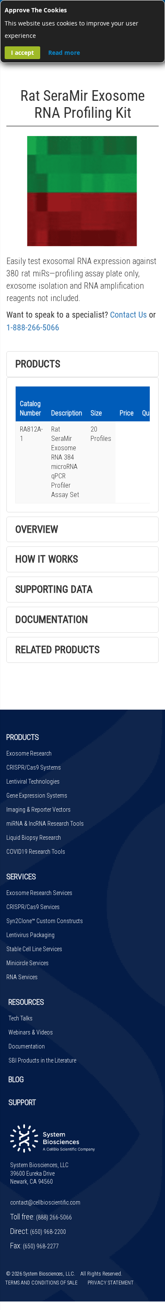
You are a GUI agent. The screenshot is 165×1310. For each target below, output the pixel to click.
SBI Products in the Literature (42, 1060)
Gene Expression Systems (36, 795)
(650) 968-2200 (48, 1231)
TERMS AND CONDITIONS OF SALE (41, 1283)
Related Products (57, 650)
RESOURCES (26, 1001)
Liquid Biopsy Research (33, 837)
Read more (64, 52)
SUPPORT (22, 1102)
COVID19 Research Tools (35, 851)
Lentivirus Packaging (30, 935)
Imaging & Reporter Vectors (38, 809)
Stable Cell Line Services (34, 949)
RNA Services (22, 977)
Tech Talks (20, 1018)
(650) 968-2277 (41, 1246)
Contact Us (128, 315)
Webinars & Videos (30, 1032)
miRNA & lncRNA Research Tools (45, 823)
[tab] (82, 364)
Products (37, 364)
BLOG (16, 1079)
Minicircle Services (27, 963)
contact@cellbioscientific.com (45, 1202)
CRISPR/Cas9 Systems (33, 767)
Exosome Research (29, 753)
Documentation (51, 619)
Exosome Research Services (39, 892)
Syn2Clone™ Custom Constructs (44, 921)
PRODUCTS (22, 737)
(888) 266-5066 (54, 1217)
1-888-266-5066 (32, 327)
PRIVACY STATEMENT (111, 1283)
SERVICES (21, 876)
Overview (36, 529)
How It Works (46, 559)
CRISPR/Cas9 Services (33, 907)
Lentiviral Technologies (33, 781)
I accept (22, 52)
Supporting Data (54, 589)
